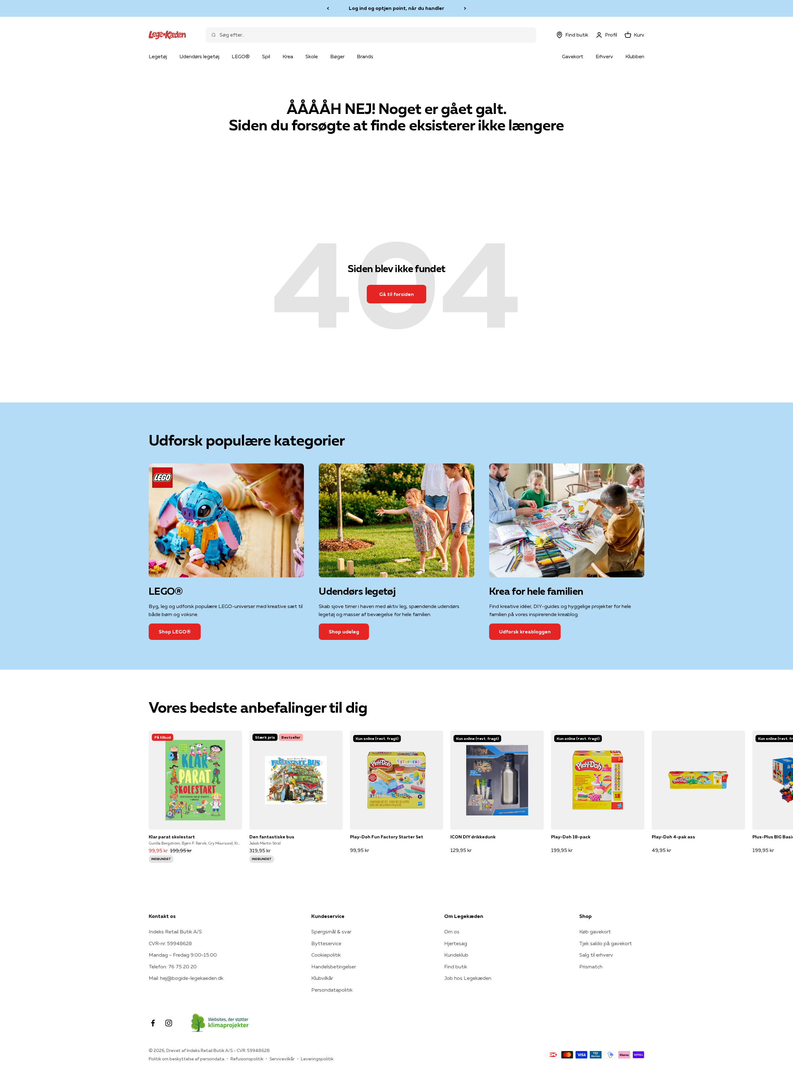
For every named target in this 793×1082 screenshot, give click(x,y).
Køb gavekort (595, 931)
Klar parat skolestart (172, 837)
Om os (451, 931)
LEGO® (241, 56)
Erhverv (604, 56)
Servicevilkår (282, 1059)
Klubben (634, 56)
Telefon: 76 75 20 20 (173, 966)
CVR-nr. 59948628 (170, 943)
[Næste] (465, 8)
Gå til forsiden (396, 294)
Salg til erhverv (596, 955)
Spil (266, 56)
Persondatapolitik (332, 990)
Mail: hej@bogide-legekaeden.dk (186, 978)
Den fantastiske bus (271, 837)
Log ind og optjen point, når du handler (396, 8)
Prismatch (590, 966)
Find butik (455, 966)
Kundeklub (456, 955)
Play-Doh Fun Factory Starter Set (386, 837)
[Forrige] (328, 8)
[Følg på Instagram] (168, 1023)
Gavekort (572, 56)
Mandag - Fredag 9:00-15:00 (183, 955)
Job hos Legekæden (467, 978)
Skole (311, 56)
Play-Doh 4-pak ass (673, 837)
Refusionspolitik (246, 1059)
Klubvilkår (322, 978)
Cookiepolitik (326, 955)
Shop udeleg (344, 631)
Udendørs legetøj (199, 56)
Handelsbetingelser (333, 966)
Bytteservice (326, 943)
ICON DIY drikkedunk (473, 837)
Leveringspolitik (317, 1059)
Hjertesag (455, 943)
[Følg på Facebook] (153, 1023)
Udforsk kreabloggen (525, 631)
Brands (365, 56)
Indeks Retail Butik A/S (175, 931)
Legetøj (158, 56)
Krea (288, 56)
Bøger (337, 56)
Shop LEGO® (175, 631)
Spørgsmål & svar (331, 931)
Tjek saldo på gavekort (605, 943)
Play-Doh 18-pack (570, 837)
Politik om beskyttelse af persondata (186, 1059)
